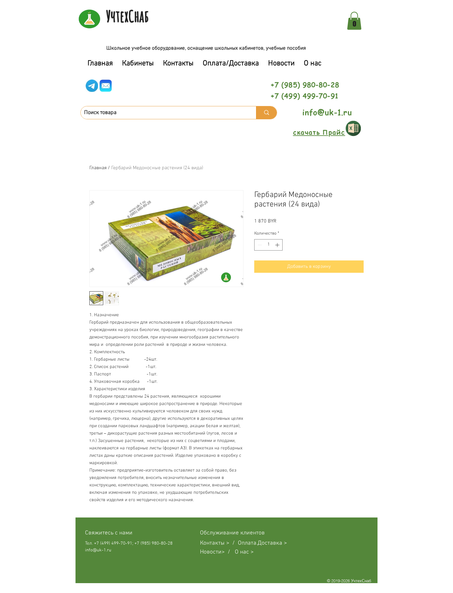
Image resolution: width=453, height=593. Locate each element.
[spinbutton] (268, 244)
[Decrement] (259, 244)
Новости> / (217, 552)
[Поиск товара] (266, 112)
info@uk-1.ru (327, 112)
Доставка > (272, 543)
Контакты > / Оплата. (229, 543)
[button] (354, 21)
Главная (98, 168)
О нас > (244, 552)
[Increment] (278, 244)
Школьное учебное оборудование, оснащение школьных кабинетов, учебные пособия (206, 48)
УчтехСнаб (127, 16)
